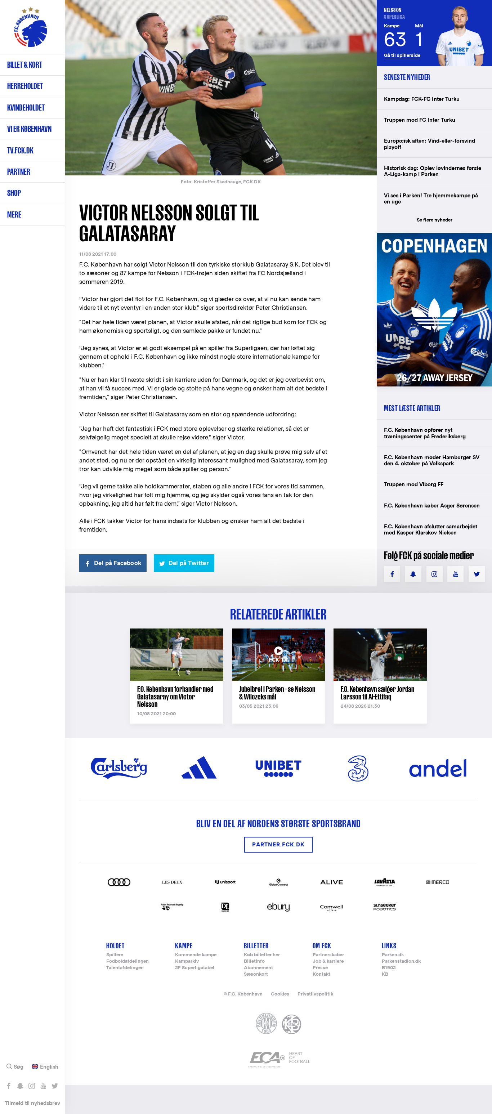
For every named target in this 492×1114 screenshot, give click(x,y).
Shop (14, 193)
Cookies (280, 994)
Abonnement (258, 968)
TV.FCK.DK (20, 150)
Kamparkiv (187, 961)
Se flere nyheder (434, 220)
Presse (320, 968)
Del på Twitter (189, 563)
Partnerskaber (328, 955)
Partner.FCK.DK (278, 845)
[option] (221, 87)
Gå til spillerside (402, 55)
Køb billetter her (262, 955)
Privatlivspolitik (315, 994)
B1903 (389, 968)
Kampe (184, 945)
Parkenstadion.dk (401, 961)
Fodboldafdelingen (127, 961)
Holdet (115, 945)
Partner (18, 171)
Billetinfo (254, 961)
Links (389, 945)
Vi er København (29, 129)
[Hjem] (31, 31)
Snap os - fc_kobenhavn (20, 1086)
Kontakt (321, 974)
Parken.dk (393, 955)
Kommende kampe (195, 955)
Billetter (256, 945)
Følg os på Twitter (54, 1086)
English (49, 1066)
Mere (14, 214)
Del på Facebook (117, 563)
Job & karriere (328, 961)
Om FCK (322, 945)
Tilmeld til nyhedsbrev (32, 1103)
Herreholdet (25, 86)
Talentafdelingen (125, 968)
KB (385, 974)
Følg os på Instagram (31, 1086)
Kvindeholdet (26, 107)
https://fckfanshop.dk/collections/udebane (434, 237)
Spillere (114, 955)
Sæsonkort (256, 974)
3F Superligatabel (194, 968)
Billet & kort (24, 65)
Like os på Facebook (8, 1086)
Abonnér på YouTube (43, 1086)
